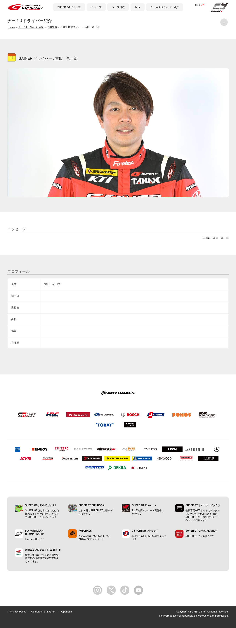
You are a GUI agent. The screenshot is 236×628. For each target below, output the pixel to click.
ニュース (96, 7)
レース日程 (118, 7)
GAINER (52, 27)
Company (36, 611)
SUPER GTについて (69, 7)
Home (11, 27)
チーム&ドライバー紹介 (31, 27)
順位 (137, 7)
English (51, 611)
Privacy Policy (18, 611)
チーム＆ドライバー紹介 (164, 7)
